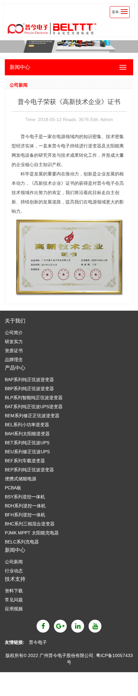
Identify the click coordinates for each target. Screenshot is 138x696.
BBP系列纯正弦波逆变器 (29, 388)
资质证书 (14, 350)
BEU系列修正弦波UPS (27, 451)
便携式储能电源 (20, 478)
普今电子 (38, 642)
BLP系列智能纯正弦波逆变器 (34, 397)
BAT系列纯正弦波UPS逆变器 (34, 406)
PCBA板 (13, 487)
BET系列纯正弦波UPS (27, 442)
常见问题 (14, 599)
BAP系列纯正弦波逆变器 (29, 379)
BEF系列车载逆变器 (25, 460)
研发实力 (14, 341)
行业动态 (14, 570)
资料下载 (14, 590)
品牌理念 (14, 359)
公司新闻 (14, 561)
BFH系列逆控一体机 (25, 514)
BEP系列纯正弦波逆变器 (29, 469)
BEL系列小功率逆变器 (27, 424)
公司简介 (14, 332)
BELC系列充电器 (22, 541)
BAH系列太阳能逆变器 (27, 433)
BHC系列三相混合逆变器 (30, 523)
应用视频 (14, 608)
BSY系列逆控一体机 (25, 496)
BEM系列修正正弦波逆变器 (32, 415)
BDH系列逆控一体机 (25, 505)
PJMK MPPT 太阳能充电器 (32, 532)
